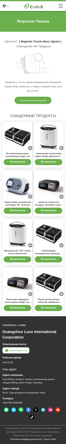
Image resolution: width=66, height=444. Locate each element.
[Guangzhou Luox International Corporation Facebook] (28, 410)
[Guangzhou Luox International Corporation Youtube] (58, 410)
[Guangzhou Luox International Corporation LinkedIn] (50, 410)
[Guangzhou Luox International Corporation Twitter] (36, 410)
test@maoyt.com (18, 350)
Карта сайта (50, 439)
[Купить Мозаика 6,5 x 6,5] (17, 233)
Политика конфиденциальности (26, 439)
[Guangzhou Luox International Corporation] (34, 6)
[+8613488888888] (13, 410)
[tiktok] (32, 417)
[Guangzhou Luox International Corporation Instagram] (43, 410)
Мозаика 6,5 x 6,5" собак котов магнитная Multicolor (17, 253)
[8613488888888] (6, 410)
